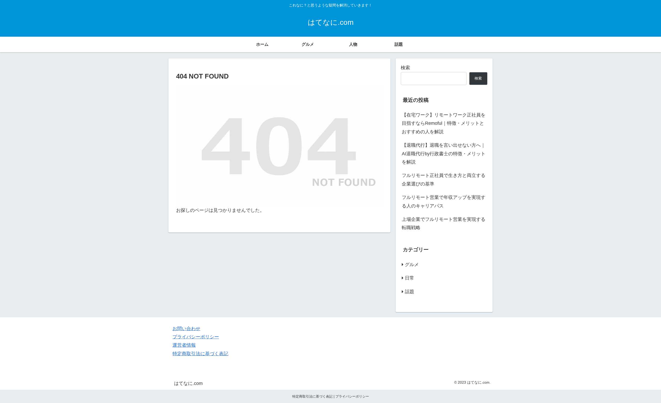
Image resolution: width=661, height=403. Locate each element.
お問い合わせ (186, 328)
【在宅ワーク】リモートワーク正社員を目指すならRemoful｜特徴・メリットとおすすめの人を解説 (443, 123)
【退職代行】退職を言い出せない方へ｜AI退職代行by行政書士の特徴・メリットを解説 (443, 154)
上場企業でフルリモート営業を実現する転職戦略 (443, 223)
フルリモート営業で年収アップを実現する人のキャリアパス (443, 201)
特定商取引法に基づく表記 (200, 353)
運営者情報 (184, 345)
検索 (405, 67)
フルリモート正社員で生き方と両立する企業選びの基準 (443, 179)
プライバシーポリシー (195, 336)
